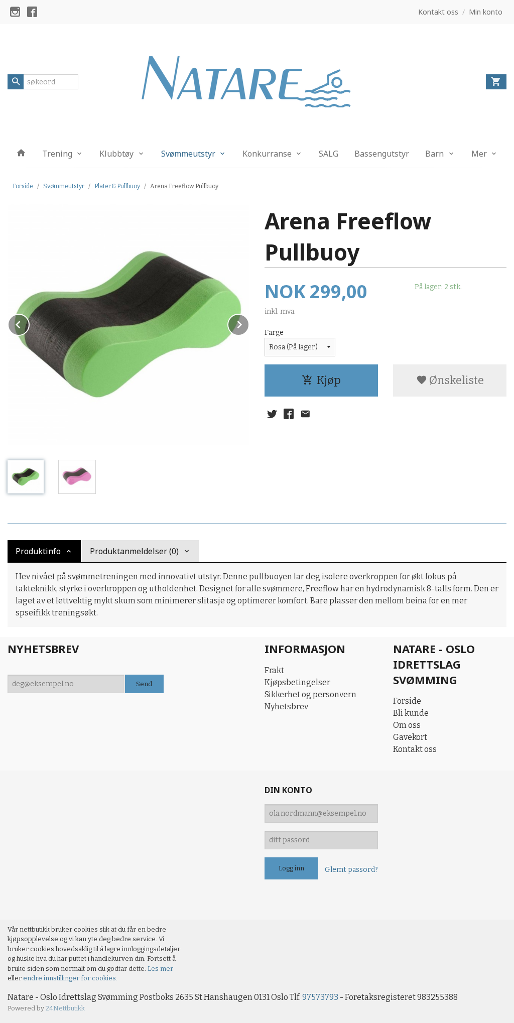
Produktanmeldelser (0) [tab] (134, 551)
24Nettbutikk (65, 1008)
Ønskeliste (455, 380)
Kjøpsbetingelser (297, 682)
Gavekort (410, 737)
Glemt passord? (351, 869)
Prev (29, 323)
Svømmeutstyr (188, 153)
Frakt (274, 670)
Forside (23, 186)
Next (248, 323)
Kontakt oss (415, 749)
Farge (274, 332)
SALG (328, 153)
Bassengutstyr (381, 153)
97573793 (320, 997)
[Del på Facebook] (288, 414)
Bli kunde (411, 713)
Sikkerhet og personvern (310, 694)
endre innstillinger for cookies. (70, 978)
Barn (434, 153)
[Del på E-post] (305, 414)
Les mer (160, 968)
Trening (57, 153)
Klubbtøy (116, 153)
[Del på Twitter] (272, 414)
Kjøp (329, 380)
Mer (479, 153)
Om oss (407, 725)
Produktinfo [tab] (38, 551)
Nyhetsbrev (286, 706)
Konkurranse (267, 153)
